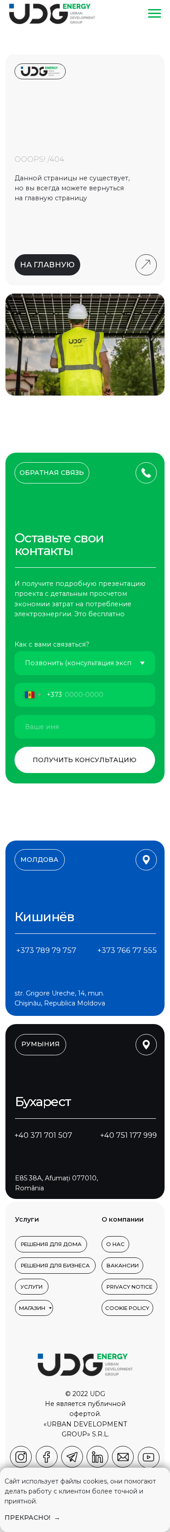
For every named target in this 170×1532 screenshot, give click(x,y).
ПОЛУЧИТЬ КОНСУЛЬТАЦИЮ (84, 760)
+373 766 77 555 (127, 950)
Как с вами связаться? (52, 644)
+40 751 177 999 (128, 1135)
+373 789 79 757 (46, 950)
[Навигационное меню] (154, 13)
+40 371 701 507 (43, 1135)
